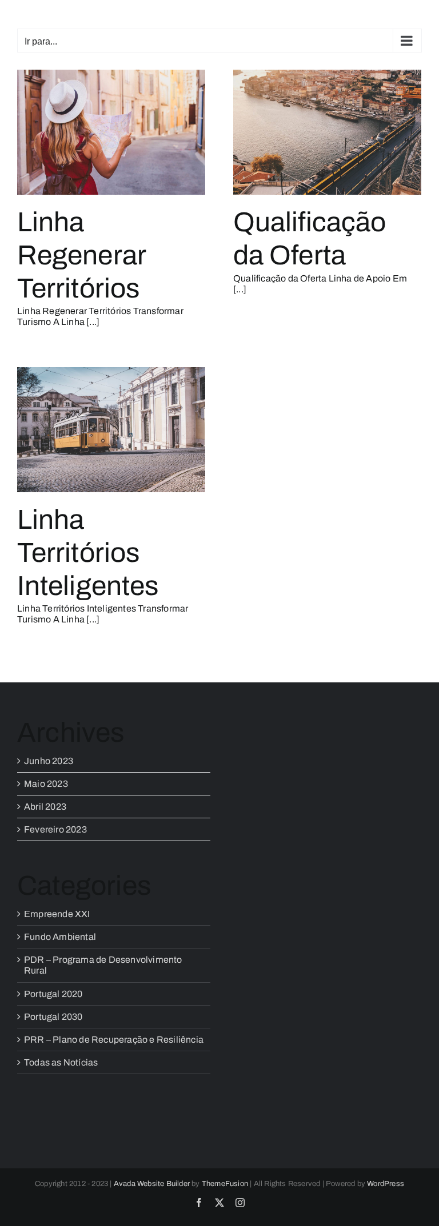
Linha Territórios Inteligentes (87, 552)
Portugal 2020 (53, 994)
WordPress (385, 1184)
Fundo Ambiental (60, 937)
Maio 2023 (46, 784)
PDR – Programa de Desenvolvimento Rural (103, 965)
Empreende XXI (57, 914)
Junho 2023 (48, 761)
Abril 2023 (45, 806)
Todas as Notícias (61, 1062)
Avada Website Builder (152, 1184)
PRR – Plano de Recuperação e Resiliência (113, 1039)
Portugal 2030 (53, 1017)
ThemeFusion (225, 1184)
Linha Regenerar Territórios (81, 255)
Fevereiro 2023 (55, 829)
